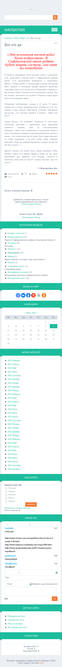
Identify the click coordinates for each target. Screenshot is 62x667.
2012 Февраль (14, 360)
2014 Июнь (12, 454)
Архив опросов (23, 508)
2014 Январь (13, 435)
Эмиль (34, 174)
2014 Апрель (13, 447)
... (31, 8)
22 (46, 335)
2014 (16, 38)
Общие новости (15, 237)
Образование (13, 174)
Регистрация (28, 204)
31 (8, 343)
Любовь (11, 262)
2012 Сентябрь (14, 375)
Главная (8, 38)
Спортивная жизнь (16, 266)
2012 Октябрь (14, 379)
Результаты (10, 508)
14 (38, 330)
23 (54, 335)
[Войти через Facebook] (28, 295)
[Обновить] (56, 572)
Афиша (11, 256)
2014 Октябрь (14, 469)
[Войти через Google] (38, 295)
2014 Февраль (14, 439)
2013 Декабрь (14, 432)
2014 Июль (12, 458)
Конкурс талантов (16, 233)
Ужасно (11, 501)
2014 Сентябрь (14, 465)
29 (46, 339)
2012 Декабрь (14, 387)
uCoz (42, 663)
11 (16, 330)
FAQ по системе (15, 624)
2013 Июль (12, 413)
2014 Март (12, 443)
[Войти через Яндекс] (33, 295)
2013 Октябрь (14, 424)
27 (31, 339)
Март (23, 38)
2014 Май (12, 450)
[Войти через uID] (18, 295)
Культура (12, 243)
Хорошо (11, 491)
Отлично (12, 488)
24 (8, 339)
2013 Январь (13, 390)
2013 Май (12, 405)
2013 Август (13, 417)
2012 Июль (12, 372)
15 (46, 330)
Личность (12, 249)
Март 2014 (31, 313)
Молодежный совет (16, 278)
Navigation (15, 29)
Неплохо (12, 495)
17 (8, 335)
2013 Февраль (14, 394)
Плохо (11, 498)
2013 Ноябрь (13, 428)
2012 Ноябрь (13, 383)
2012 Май (12, 368)
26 (23, 339)
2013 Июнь (12, 409)
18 (16, 335)
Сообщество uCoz (16, 620)
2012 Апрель (13, 364)
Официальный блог (16, 616)
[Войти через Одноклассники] (44, 295)
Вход (37, 204)
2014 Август (13, 461)
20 (31, 335)
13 (31, 330)
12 (23, 330)
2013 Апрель (13, 402)
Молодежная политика (18, 272)
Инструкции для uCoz (17, 627)
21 (38, 335)
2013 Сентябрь (14, 420)
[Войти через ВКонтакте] (23, 295)
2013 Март (12, 398)
